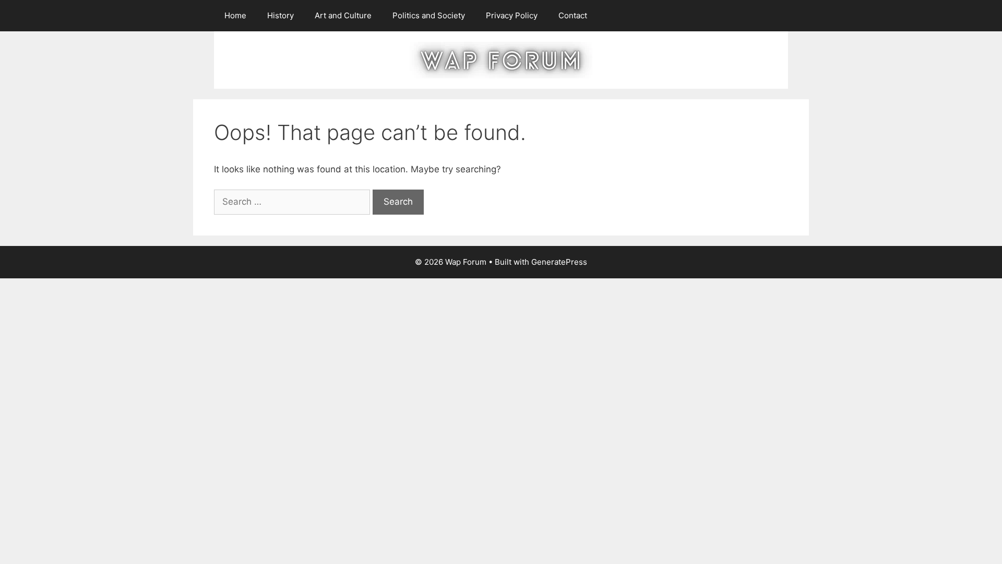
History (280, 15)
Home (235, 15)
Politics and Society (428, 15)
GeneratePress (559, 262)
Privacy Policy (512, 15)
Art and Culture (343, 15)
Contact (572, 15)
